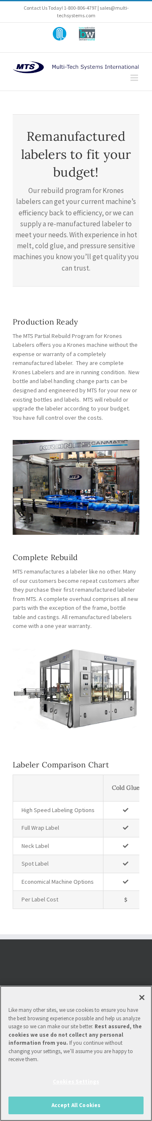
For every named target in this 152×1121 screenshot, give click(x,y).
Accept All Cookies (76, 1105)
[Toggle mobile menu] (134, 77)
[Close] (142, 997)
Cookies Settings (76, 1081)
